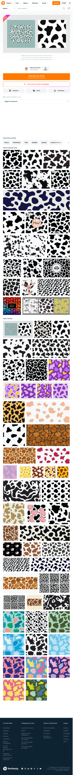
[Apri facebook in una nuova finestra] (22, 768)
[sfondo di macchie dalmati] (24, 245)
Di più (44, 3)
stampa (43, 142)
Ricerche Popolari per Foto (27, 742)
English (64, 727)
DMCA (23, 730)
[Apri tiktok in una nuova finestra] (34, 768)
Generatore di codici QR (7, 758)
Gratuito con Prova (36, 77)
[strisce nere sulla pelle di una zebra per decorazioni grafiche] (11, 286)
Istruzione (6, 738)
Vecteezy (6, 730)
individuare (16, 142)
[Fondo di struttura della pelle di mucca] (36, 221)
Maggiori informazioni (11, 100)
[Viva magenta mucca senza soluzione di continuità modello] (53, 455)
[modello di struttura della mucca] (58, 245)
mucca (7, 142)
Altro (63, 740)
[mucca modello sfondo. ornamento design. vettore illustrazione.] (10, 471)
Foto (17, 3)
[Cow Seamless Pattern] (12, 158)
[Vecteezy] (3, 3)
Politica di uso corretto (60, 769)
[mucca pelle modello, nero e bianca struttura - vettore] (42, 328)
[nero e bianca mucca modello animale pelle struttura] (21, 490)
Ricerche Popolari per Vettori (27, 737)
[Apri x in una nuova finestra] (37, 768)
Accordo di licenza (27, 727)
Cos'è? (19, 97)
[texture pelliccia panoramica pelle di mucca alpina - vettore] (36, 199)
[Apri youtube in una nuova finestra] (40, 768)
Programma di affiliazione (26, 733)
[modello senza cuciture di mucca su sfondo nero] (56, 490)
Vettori (8, 3)
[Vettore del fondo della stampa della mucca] (56, 158)
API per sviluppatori (7, 741)
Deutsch (64, 735)
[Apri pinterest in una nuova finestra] (31, 768)
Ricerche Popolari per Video (27, 746)
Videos (25, 3)
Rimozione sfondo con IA (7, 753)
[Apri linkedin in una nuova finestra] (28, 768)
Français (64, 738)
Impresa (5, 735)
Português (65, 732)
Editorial (35, 3)
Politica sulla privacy (63, 768)
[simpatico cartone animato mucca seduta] (28, 286)
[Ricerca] (64, 8)
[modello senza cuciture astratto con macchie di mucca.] (13, 221)
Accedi (64, 3)
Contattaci (46, 730)
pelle (26, 142)
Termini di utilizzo (51, 768)
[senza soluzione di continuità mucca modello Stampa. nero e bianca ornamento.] (59, 512)
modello (34, 142)
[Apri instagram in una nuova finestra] (25, 768)
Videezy (5, 732)
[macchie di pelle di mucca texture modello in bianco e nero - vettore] (54, 286)
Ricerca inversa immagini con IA (7, 747)
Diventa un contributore (47, 736)
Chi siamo (46, 732)
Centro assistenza (49, 727)
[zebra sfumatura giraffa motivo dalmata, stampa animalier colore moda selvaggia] (12, 305)
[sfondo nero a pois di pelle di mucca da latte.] (54, 582)
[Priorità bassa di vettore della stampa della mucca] (12, 267)
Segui (45, 70)
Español (64, 730)
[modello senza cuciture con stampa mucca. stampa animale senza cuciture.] (12, 178)
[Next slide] (65, 141)
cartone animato (56, 142)
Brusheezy (6, 727)
